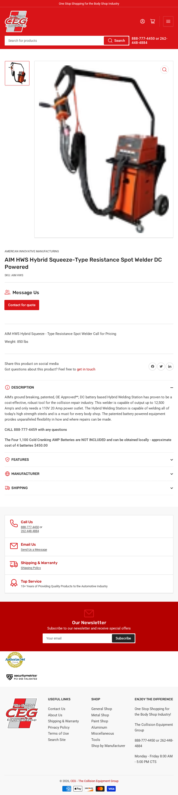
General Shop (101, 709)
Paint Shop (99, 721)
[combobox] (67, 40)
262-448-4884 (30, 531)
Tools (95, 740)
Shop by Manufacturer (108, 746)
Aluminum (99, 727)
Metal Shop (100, 715)
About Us (55, 715)
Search (119, 41)
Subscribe (123, 638)
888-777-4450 (30, 527)
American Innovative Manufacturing (32, 251)
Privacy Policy (59, 727)
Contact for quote (21, 305)
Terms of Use (58, 733)
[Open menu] (168, 21)
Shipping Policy (31, 568)
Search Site (57, 740)
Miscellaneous (102, 733)
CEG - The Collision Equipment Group (94, 781)
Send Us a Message (34, 549)
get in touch (86, 369)
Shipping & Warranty (63, 721)
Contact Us (56, 709)
